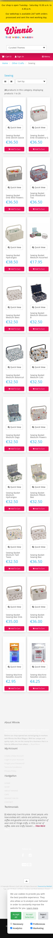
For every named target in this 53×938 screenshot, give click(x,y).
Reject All (43, 916)
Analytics (17, 928)
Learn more (32, 908)
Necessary (18, 924)
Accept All (16, 916)
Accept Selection (29, 916)
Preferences (39, 924)
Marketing (38, 928)
